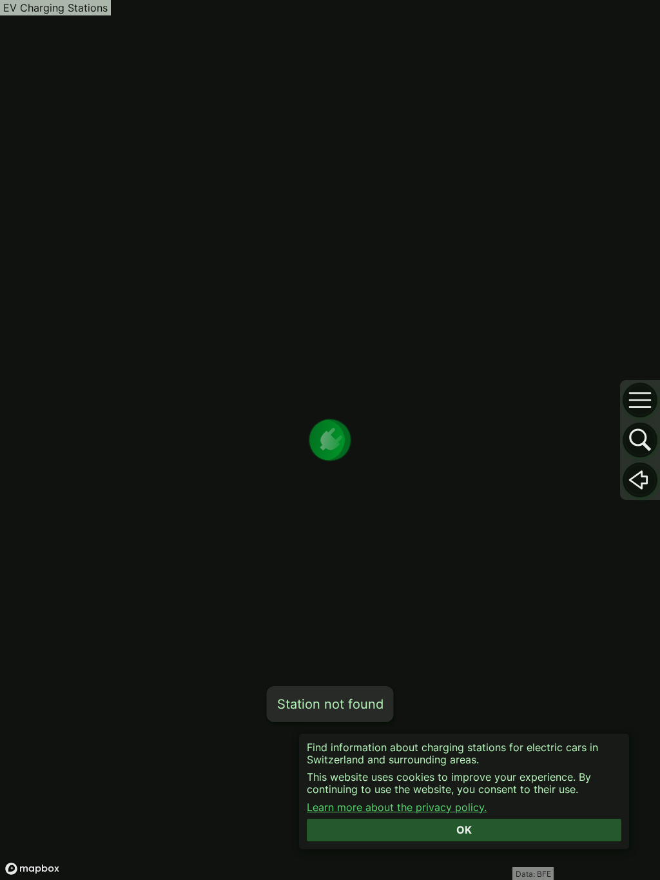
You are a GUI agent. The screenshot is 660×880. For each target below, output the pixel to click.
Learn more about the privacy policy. (397, 807)
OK (464, 829)
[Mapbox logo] (32, 868)
